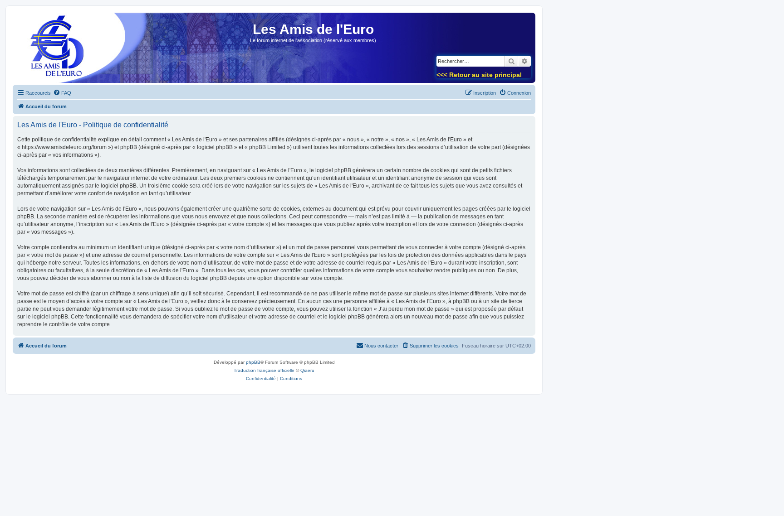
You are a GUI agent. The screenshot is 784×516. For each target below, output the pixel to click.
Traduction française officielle (264, 370)
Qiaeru (307, 370)
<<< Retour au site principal (479, 74)
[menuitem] (62, 92)
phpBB (253, 362)
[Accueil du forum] (54, 50)
